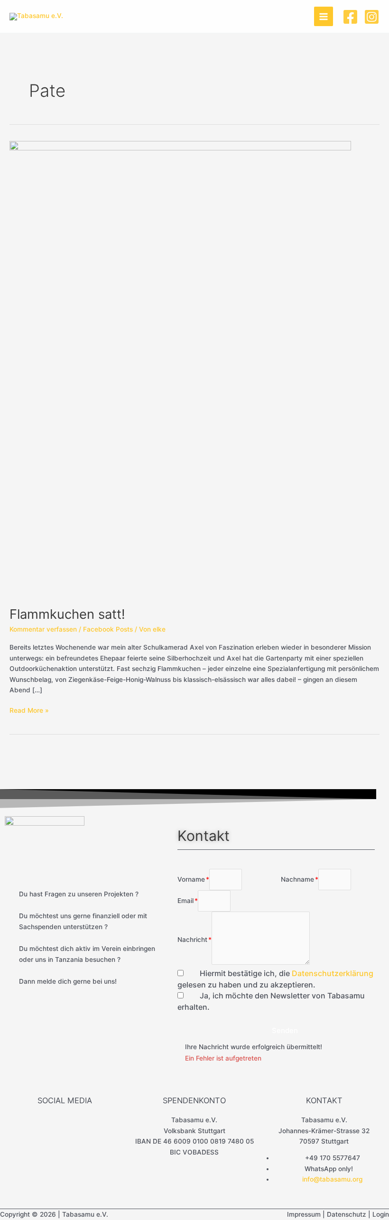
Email (185, 900)
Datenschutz (346, 1214)
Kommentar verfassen (43, 629)
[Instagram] (372, 17)
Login (380, 1214)
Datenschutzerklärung (332, 973)
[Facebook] (350, 17)
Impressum (304, 1214)
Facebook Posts (108, 629)
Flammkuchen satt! (67, 614)
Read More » (29, 709)
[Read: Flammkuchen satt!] (180, 368)
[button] (280, 1030)
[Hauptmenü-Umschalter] (323, 16)
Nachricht (192, 939)
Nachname (297, 879)
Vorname (191, 879)
